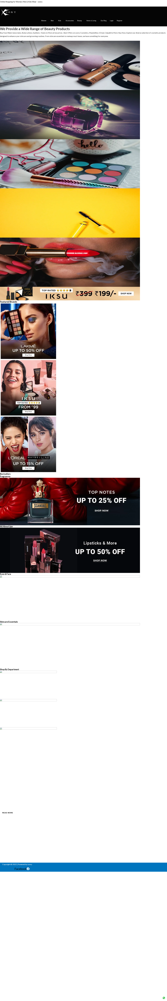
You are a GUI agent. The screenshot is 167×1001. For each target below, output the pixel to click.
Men (52, 20)
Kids (59, 20)
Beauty (79, 20)
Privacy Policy (7, 781)
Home (5, 770)
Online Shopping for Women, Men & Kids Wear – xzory (21, 2)
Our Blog (103, 20)
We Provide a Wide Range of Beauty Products (35, 29)
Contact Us (6, 777)
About (5, 773)
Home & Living (91, 20)
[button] (44, 20)
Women (43, 20)
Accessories (70, 20)
